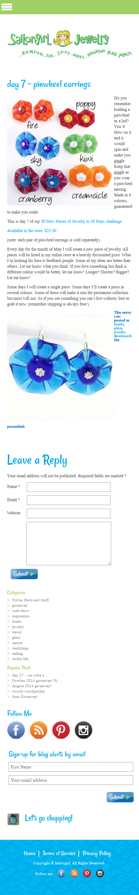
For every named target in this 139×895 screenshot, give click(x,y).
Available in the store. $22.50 (31, 230)
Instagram (100, 873)
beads (119, 324)
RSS (74, 873)
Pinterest (87, 873)
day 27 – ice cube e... (29, 675)
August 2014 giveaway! (32, 686)
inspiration (21, 616)
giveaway (20, 605)
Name (13, 486)
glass (118, 328)
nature (17, 642)
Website (13, 513)
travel (16, 632)
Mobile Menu (6, 7)
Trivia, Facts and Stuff (30, 600)
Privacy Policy (97, 853)
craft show (20, 610)
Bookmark (123, 336)
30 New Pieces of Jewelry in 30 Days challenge (81, 221)
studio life (20, 659)
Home (30, 853)
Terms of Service (59, 853)
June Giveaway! (25, 696)
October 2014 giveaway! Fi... (36, 680)
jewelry (119, 332)
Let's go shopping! (46, 819)
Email (13, 500)
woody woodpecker (28, 691)
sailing (17, 653)
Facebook (61, 873)
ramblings (20, 648)
